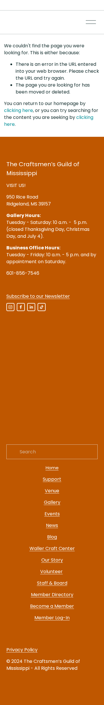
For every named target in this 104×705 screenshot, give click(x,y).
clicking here (18, 110)
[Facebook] (21, 307)
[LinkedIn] (31, 307)
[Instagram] (10, 307)
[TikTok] (42, 307)
